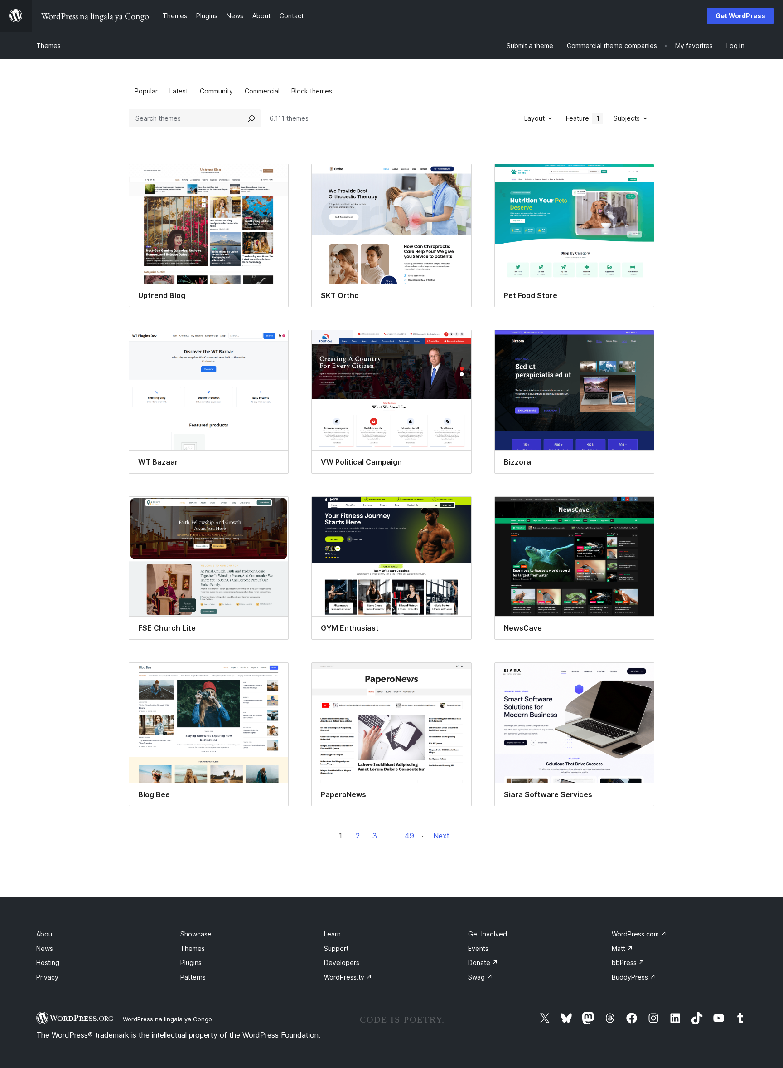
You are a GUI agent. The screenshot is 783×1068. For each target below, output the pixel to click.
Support (336, 948)
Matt (622, 948)
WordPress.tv (348, 977)
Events (478, 948)
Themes (48, 45)
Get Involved (487, 934)
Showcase (196, 934)
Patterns (193, 977)
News (44, 948)
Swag (480, 977)
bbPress (628, 962)
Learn (332, 934)
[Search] (251, 118)
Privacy (47, 977)
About (45, 934)
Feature (582, 118)
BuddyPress (634, 977)
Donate (483, 962)
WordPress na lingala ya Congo (167, 1019)
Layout (534, 118)
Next (441, 835)
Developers (341, 962)
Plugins (191, 962)
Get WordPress (740, 16)
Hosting (47, 962)
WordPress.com (639, 934)
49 (409, 835)
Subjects (627, 118)
